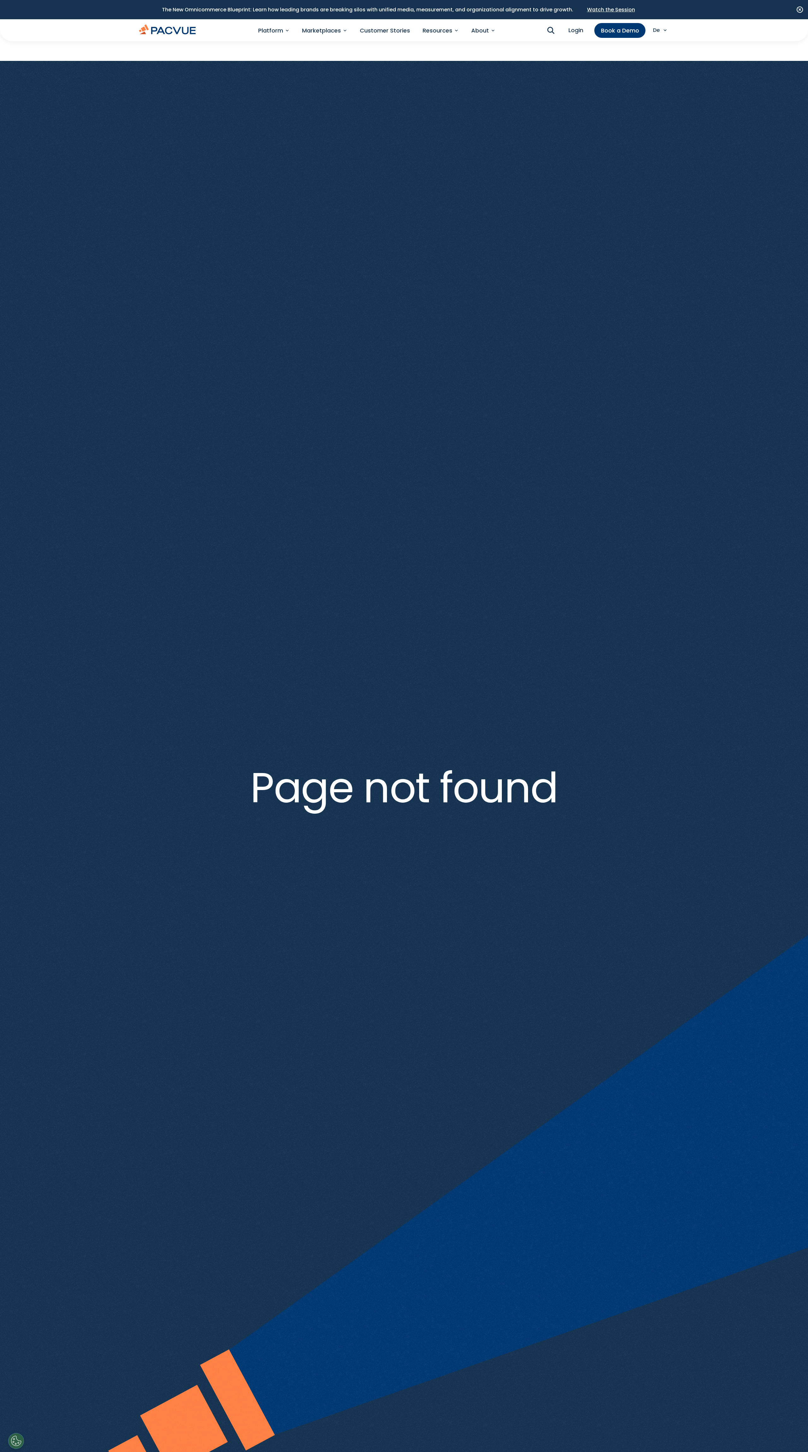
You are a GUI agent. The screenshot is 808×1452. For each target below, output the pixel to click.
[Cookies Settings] (16, 1441)
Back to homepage (404, 828)
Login (575, 30)
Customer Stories (385, 30)
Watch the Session (611, 9)
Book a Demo (620, 30)
